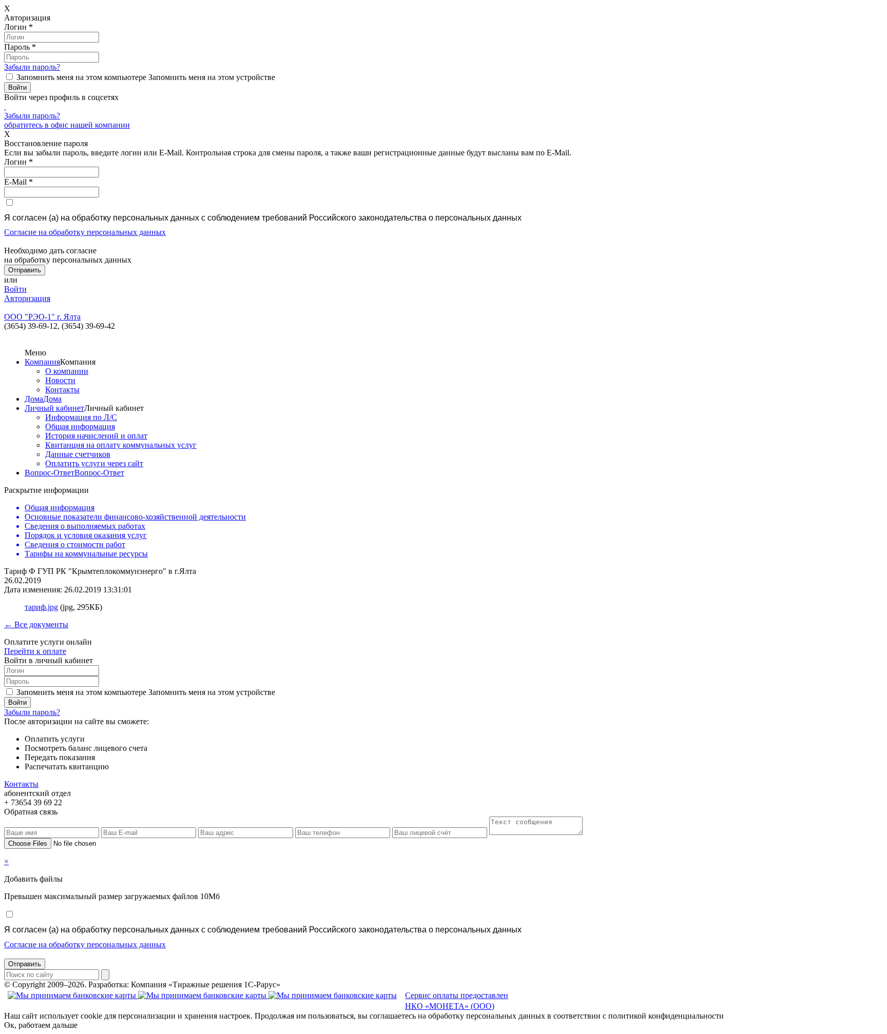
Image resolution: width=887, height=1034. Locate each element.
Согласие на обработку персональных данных (85, 232)
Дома (34, 398)
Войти (15, 289)
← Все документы (36, 624)
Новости (60, 380)
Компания (42, 361)
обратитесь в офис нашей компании (67, 125)
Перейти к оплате (35, 651)
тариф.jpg (41, 607)
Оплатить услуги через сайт (94, 463)
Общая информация (80, 426)
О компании (66, 371)
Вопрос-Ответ (49, 472)
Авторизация (27, 298)
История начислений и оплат (96, 435)
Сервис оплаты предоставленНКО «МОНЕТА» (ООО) (456, 1000)
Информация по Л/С (81, 417)
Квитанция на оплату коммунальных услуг (121, 445)
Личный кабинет (54, 408)
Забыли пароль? (32, 67)
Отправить (24, 964)
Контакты (62, 389)
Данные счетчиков (77, 454)
